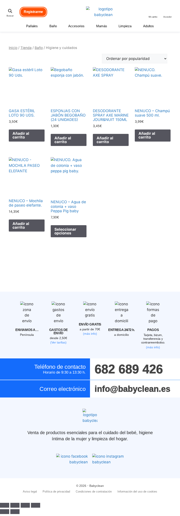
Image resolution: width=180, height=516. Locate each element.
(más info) (90, 333)
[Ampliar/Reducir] (4, 505)
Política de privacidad (56, 491)
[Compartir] (25, 505)
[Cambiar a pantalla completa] (15, 505)
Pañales (32, 26)
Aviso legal (30, 491)
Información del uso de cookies (137, 491)
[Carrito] (153, 10)
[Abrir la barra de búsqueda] (10, 11)
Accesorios (76, 26)
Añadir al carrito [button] (21, 135)
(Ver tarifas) (58, 342)
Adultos (148, 26)
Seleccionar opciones (65, 231)
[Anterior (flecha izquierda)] (4, 511)
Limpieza (125, 26)
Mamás (101, 26)
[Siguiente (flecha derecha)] (15, 511)
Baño (53, 26)
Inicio (13, 48)
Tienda (26, 48)
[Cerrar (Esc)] (35, 505)
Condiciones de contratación (94, 491)
